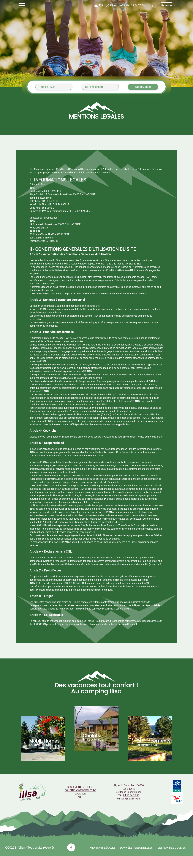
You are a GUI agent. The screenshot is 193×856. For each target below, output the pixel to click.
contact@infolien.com (41, 237)
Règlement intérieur (80, 787)
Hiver (113, 5)
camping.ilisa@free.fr (128, 798)
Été (100, 5)
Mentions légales (102, 847)
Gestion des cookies (171, 847)
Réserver (166, 5)
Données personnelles (136, 847)
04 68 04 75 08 (131, 795)
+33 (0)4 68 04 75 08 (132, 5)
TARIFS (80, 797)
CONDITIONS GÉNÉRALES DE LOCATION (80, 792)
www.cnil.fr (156, 564)
